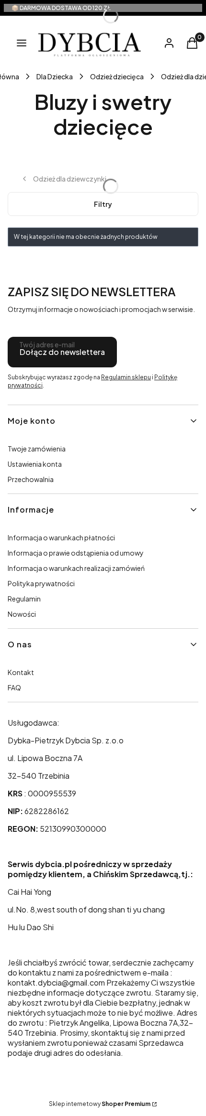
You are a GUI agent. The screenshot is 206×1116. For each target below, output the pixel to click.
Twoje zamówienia (37, 448)
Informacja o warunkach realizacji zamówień (76, 568)
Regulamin (24, 598)
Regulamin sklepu (126, 377)
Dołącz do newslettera (62, 352)
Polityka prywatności (41, 583)
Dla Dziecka (54, 76)
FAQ (14, 687)
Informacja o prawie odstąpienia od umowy (76, 552)
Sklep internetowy (99, 1103)
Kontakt (21, 672)
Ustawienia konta (35, 464)
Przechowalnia (31, 479)
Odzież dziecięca (117, 76)
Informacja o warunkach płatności (61, 537)
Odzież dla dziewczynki (69, 178)
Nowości (22, 614)
